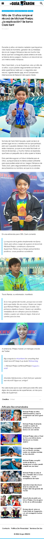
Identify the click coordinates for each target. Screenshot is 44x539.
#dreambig (33, 361)
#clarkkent (20, 359)
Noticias (30, 11)
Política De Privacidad (19, 528)
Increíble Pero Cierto (20, 11)
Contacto (6, 528)
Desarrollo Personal (7, 11)
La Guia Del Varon (22, 3)
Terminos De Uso (36, 528)
